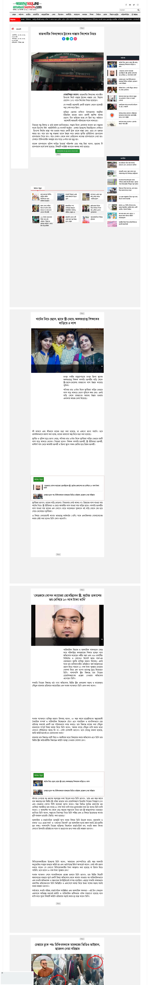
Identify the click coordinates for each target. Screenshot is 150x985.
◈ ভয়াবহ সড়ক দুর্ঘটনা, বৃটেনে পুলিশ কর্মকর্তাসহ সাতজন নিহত (33, 19)
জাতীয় (28, 14)
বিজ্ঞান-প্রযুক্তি (114, 14)
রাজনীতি (36, 14)
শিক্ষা (91, 14)
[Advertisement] (81, 6)
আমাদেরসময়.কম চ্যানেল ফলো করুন (67, 151)
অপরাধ (84, 14)
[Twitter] (134, 6)
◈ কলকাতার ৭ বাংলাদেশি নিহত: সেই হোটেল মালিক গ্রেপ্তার (108, 19)
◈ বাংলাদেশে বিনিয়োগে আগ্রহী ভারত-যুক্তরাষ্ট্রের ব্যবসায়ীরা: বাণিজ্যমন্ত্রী (71, 19)
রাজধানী (18, 29)
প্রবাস (105, 14)
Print (82, 28)
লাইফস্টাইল (125, 14)
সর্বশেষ (21, 14)
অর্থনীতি (68, 14)
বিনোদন (60, 14)
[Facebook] (126, 6)
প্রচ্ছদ (14, 14)
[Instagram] (137, 6)
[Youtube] (130, 6)
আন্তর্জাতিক (45, 14)
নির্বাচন (98, 14)
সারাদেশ (77, 14)
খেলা (53, 14)
